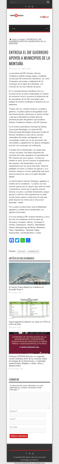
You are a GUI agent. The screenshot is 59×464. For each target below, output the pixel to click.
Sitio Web (13, 427)
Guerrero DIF (33, 251)
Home (14, 39)
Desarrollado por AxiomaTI (29, 460)
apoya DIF (21, 251)
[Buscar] (48, 2)
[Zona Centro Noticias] (29, 17)
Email (12, 419)
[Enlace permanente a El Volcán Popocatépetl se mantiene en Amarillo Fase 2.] (29, 284)
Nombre (13, 411)
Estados (22, 39)
